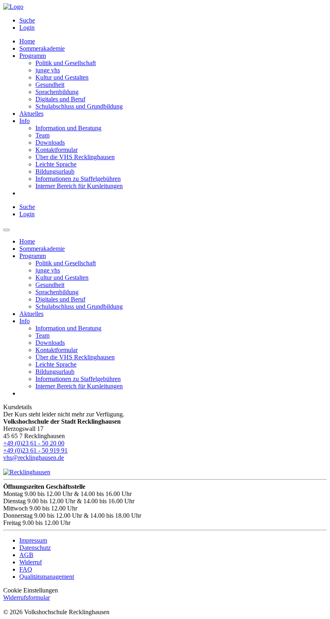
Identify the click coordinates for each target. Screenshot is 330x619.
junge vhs (47, 70)
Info (24, 120)
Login (27, 27)
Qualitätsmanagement (46, 576)
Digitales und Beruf (60, 99)
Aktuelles (31, 113)
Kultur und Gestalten (62, 77)
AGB (26, 554)
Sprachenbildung (56, 91)
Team (42, 135)
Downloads (50, 142)
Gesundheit (49, 84)
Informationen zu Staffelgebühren (78, 178)
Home (27, 41)
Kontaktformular (56, 149)
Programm (32, 55)
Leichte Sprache (55, 164)
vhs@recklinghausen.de (33, 457)
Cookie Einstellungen (30, 590)
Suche (27, 20)
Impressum (33, 540)
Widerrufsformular (26, 597)
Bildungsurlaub (54, 171)
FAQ (25, 569)
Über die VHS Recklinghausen (75, 157)
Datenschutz (35, 547)
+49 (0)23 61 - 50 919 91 (35, 450)
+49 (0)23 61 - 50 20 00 (33, 443)
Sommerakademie (42, 48)
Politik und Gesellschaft (65, 62)
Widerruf (30, 562)
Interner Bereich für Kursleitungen (79, 185)
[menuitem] (173, 20)
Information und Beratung (68, 128)
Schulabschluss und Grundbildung (79, 106)
